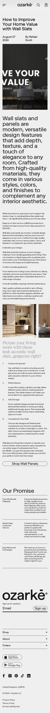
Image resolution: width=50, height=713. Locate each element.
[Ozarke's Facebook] (3, 675)
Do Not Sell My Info (11, 707)
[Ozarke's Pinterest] (16, 675)
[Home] (25, 4)
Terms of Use (8, 703)
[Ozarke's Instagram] (10, 675)
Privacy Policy (8, 700)
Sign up (40, 608)
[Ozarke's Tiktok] (22, 675)
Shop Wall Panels (25, 464)
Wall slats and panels (11, 233)
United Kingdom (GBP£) (13, 687)
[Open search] (38, 5)
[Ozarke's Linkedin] (28, 675)
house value (40, 219)
